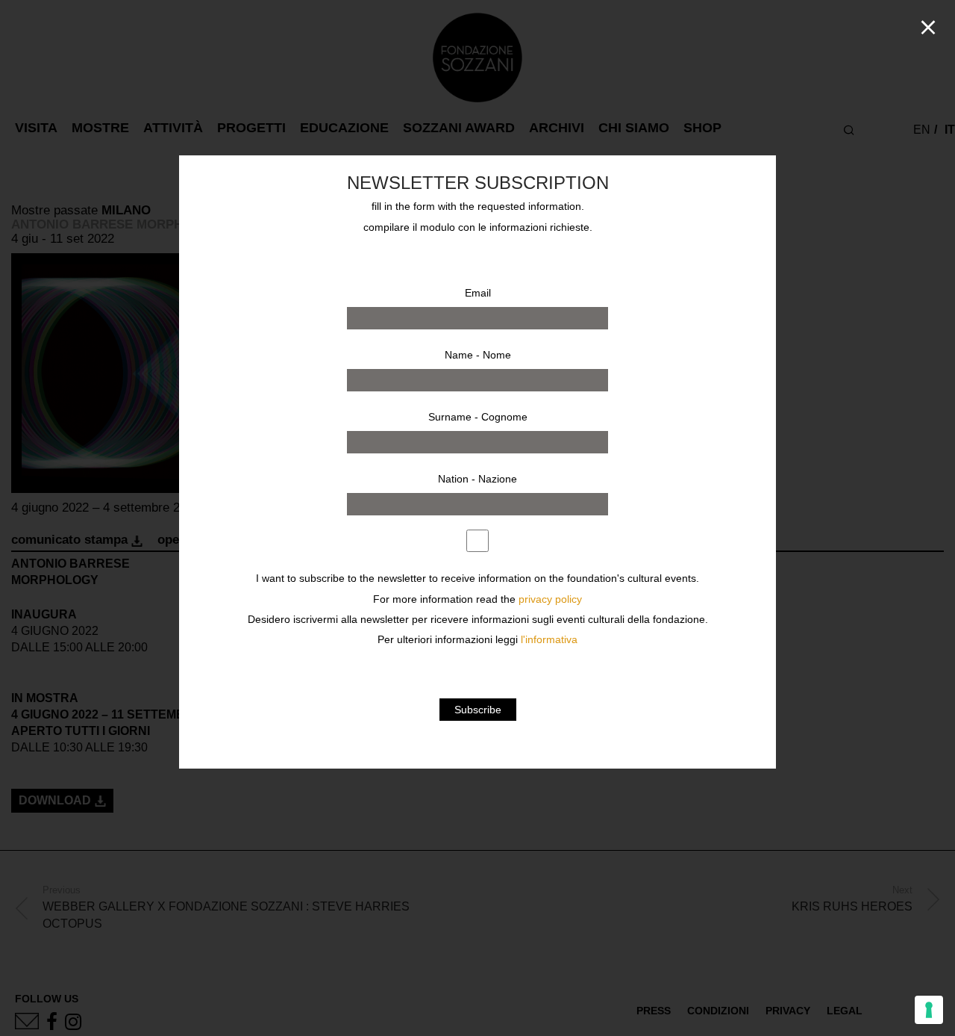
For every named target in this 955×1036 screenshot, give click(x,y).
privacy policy (550, 599)
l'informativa (549, 639)
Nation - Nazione (477, 479)
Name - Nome (478, 355)
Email (478, 293)
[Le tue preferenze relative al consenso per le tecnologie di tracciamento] (929, 1010)
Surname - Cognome (477, 417)
